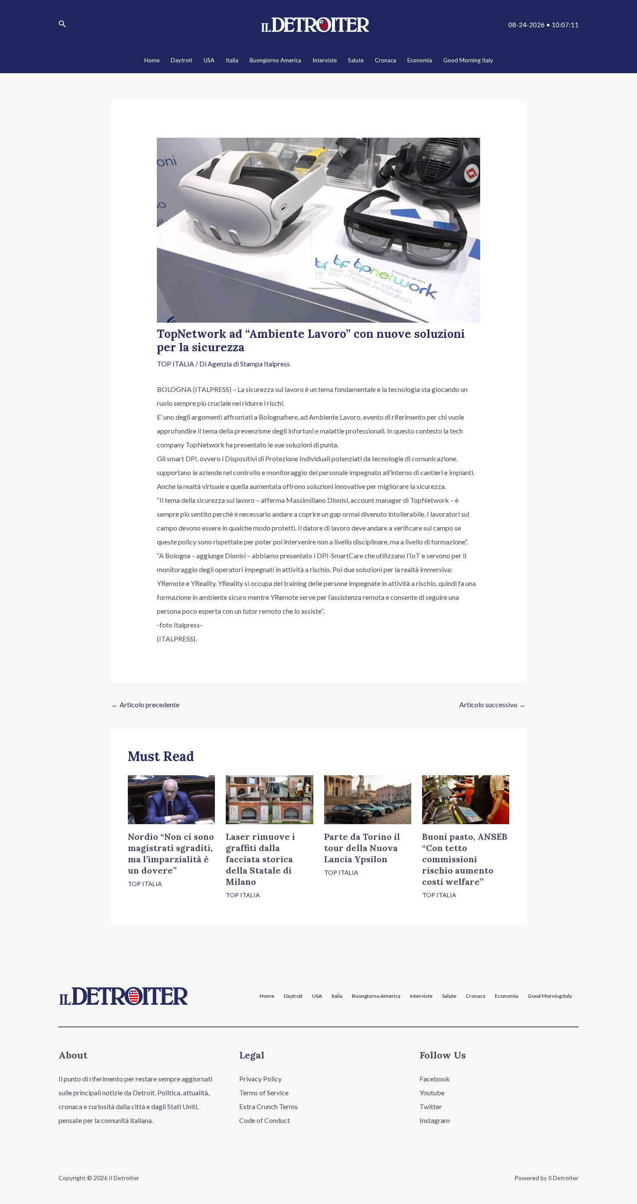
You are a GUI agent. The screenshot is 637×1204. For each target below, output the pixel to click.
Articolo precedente (145, 704)
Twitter (430, 1106)
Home (267, 996)
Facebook (434, 1079)
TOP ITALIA (175, 363)
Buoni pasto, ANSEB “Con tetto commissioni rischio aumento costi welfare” (464, 859)
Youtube (432, 1092)
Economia (506, 996)
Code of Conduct (264, 1120)
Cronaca (475, 996)
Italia (337, 996)
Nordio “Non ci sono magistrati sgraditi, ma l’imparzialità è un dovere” (171, 853)
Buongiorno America (376, 996)
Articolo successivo (492, 704)
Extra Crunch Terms (268, 1106)
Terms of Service (264, 1092)
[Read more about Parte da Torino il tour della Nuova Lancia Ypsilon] (367, 798)
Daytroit (293, 996)
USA (317, 996)
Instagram (434, 1120)
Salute (449, 996)
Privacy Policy (260, 1079)
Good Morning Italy (550, 996)
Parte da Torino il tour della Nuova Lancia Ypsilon (362, 847)
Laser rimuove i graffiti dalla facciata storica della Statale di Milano (260, 859)
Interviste (421, 996)
